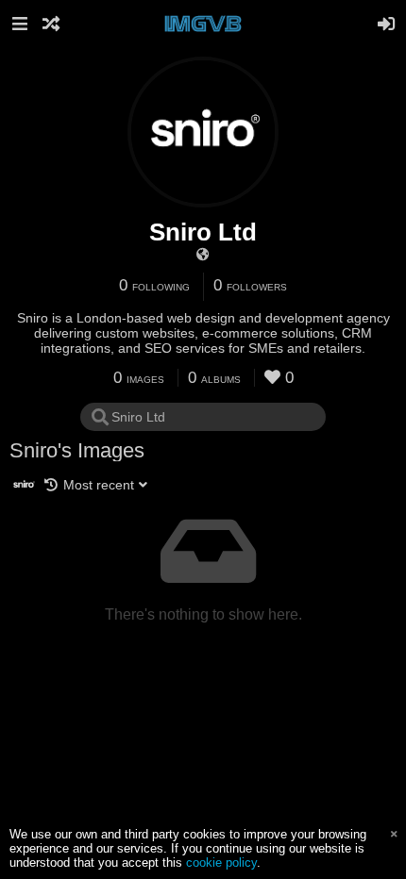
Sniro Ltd (203, 232)
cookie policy (221, 862)
